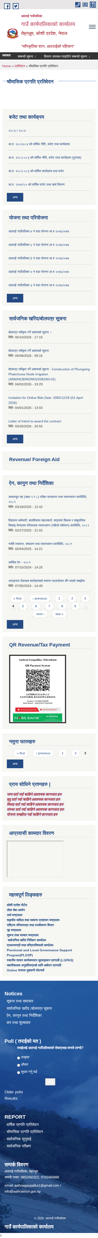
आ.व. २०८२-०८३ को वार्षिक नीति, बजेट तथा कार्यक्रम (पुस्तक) (44, 157)
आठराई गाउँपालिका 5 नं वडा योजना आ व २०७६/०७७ (38, 258)
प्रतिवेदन (20, 66)
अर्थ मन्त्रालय (14, 915)
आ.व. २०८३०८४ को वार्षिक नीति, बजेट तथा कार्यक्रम (39, 144)
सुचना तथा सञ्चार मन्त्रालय (23, 935)
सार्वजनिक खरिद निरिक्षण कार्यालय (26, 940)
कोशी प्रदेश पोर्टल (17, 905)
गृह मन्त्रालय (14, 930)
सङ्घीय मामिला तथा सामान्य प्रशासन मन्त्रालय (33, 920)
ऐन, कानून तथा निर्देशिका (24, 1015)
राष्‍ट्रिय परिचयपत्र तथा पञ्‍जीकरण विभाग (30, 925)
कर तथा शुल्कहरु (19, 1022)
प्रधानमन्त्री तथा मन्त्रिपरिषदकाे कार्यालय (30, 945)
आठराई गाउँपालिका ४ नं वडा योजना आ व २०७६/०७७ (38, 271)
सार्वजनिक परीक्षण (19, 1146)
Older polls (14, 1092)
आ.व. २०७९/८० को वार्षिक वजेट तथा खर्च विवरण (36, 184)
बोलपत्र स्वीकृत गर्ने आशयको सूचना (28, 350)
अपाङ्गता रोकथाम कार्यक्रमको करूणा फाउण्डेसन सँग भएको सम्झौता (46, 581)
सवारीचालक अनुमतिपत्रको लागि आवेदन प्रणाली (34, 965)
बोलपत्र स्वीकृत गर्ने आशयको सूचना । (30, 332)
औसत (24, 1064)
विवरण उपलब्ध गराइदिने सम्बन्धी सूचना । (61, 56)
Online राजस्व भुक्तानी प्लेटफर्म (25, 970)
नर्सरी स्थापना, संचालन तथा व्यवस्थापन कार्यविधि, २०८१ (40, 544)
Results (11, 1098)
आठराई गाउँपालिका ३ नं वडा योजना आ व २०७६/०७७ (38, 285)
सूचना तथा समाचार (20, 1001)
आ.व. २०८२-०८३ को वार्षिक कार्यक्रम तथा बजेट (36, 171)
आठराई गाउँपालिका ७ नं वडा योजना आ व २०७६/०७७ (38, 231)
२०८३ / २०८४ (17, 130)
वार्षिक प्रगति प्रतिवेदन (23, 1124)
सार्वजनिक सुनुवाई (19, 1139)
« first (17, 598)
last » (59, 614)
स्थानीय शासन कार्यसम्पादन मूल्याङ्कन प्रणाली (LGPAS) (40, 960)
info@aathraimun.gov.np (23, 1191)
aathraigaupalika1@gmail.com (36, 1185)
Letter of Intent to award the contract (34, 421)
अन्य (15, 197)
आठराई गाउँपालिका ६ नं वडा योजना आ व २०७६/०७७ (38, 245)
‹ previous (40, 598)
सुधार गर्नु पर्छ (29, 1072)
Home (6, 66)
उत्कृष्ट (25, 1057)
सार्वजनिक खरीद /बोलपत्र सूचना (29, 1008)
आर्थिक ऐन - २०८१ (19, 562)
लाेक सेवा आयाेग (16, 910)
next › (40, 614)
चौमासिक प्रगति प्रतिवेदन (25, 1132)
